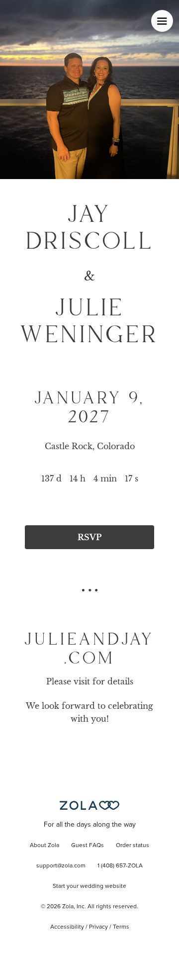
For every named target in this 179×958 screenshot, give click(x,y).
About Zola (44, 846)
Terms (121, 927)
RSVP (89, 537)
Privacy (98, 927)
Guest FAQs (87, 846)
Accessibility (67, 927)
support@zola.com (61, 866)
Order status (132, 846)
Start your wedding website (89, 886)
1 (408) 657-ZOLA (120, 866)
